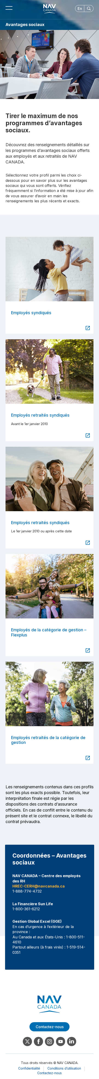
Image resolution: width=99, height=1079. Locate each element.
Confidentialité (29, 1068)
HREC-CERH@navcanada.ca (38, 886)
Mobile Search (88, 8)
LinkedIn (71, 1041)
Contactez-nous (49, 1073)
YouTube (60, 1041)
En (80, 8)
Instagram (49, 1041)
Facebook (38, 1041)
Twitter (27, 1041)
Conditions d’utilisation (64, 1068)
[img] (49, 269)
